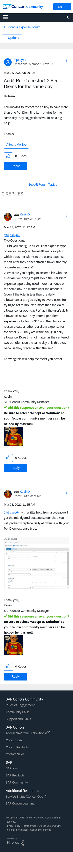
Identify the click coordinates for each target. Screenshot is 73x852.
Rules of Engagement (20, 705)
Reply (16, 166)
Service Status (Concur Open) (26, 796)
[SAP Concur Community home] (13, 6)
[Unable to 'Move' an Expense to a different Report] (69, 185)
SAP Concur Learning (20, 803)
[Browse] (7, 17)
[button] (66, 60)
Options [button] (13, 37)
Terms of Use (29, 826)
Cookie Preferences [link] (40, 829)
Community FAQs (17, 712)
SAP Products (15, 775)
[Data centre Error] (62, 185)
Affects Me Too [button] (16, 144)
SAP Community (17, 782)
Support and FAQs (18, 719)
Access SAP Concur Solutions (26, 733)
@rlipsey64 (12, 235)
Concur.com (14, 740)
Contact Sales (15, 754)
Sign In (62, 6)
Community (34, 6)
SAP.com (12, 768)
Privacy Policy (13, 826)
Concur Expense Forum (24, 27)
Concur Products (17, 747)
